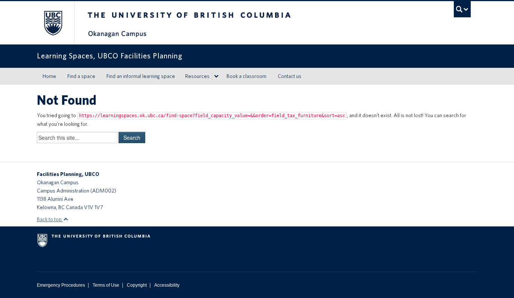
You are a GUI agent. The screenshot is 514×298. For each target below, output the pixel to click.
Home (49, 76)
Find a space (81, 76)
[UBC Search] (462, 9)
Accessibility (166, 285)
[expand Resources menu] (216, 76)
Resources (197, 76)
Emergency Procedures (61, 285)
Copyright (137, 285)
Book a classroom (246, 76)
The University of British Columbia (53, 22)
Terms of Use (106, 285)
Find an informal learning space (140, 76)
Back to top (50, 219)
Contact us (289, 76)
